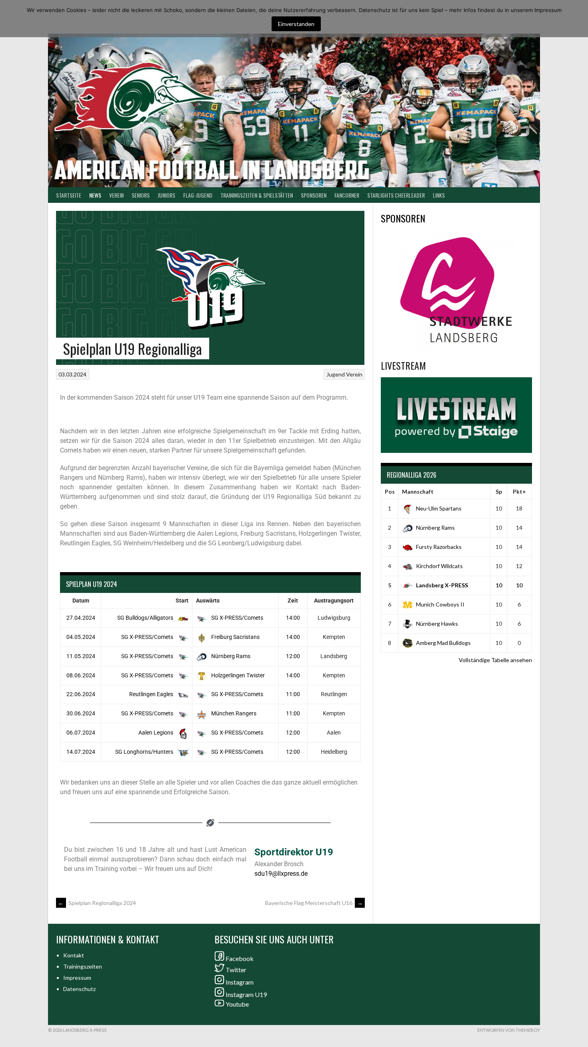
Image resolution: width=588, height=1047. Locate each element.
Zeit (293, 600)
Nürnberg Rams (230, 656)
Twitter (236, 969)
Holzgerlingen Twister (237, 675)
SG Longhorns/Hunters (144, 752)
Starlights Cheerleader (396, 195)
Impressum (77, 977)
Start (182, 600)
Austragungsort (334, 600)
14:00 (293, 618)
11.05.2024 (80, 656)
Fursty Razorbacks (439, 546)
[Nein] (578, 19)
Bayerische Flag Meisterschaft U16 (314, 902)
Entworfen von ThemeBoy (508, 1030)
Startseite (68, 195)
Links (439, 195)
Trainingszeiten (82, 966)
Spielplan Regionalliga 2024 (97, 902)
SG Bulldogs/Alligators (145, 618)
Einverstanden (296, 23)
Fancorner (346, 195)
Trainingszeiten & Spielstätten (256, 195)
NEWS (95, 195)
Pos (390, 491)
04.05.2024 (80, 637)
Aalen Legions (156, 732)
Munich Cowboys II (440, 604)
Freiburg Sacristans (235, 637)
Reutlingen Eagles (151, 694)
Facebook (240, 958)
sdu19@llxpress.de (281, 873)
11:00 (293, 694)
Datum (80, 600)
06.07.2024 (80, 732)
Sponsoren (313, 195)
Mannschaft (418, 491)
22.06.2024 (80, 694)
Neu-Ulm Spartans (439, 508)
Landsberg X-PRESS (442, 585)
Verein (116, 195)
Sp (499, 491)
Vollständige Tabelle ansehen (495, 660)
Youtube (237, 1004)
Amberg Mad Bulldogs (443, 642)
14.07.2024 (80, 752)
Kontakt (73, 955)
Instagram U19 (246, 994)
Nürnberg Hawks (437, 623)
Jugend (335, 374)
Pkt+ (519, 491)
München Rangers (233, 713)
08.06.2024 (80, 675)
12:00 (293, 656)
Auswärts (208, 600)
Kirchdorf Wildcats (439, 566)
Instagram (240, 982)
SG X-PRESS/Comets (236, 618)
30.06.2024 (80, 713)
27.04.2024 (80, 618)
